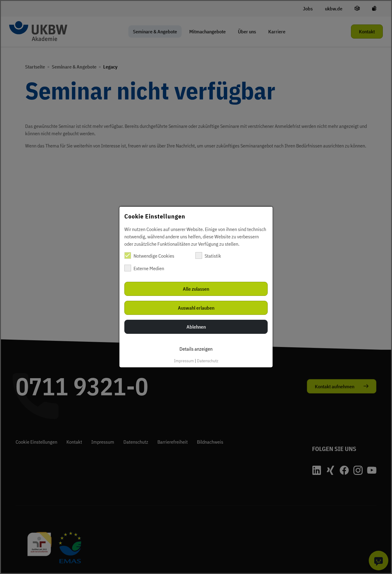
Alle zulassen (196, 289)
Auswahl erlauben (196, 308)
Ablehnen (196, 327)
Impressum (184, 360)
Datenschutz (207, 360)
